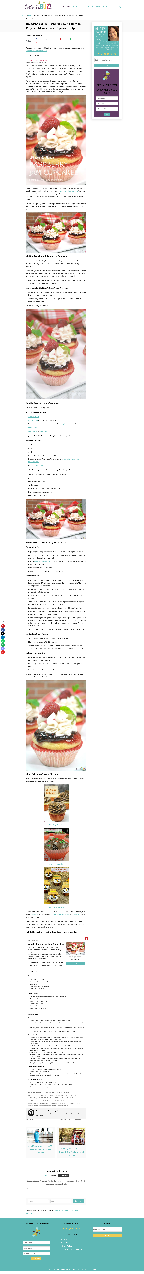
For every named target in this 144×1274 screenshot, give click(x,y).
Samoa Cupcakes (66, 194)
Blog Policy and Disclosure (71, 1249)
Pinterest (65, 914)
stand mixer (32, 431)
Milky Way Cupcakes (56, 825)
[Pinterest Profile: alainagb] (32, 1113)
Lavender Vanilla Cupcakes (68, 191)
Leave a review (63, 1175)
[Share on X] (46, 39)
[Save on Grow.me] (73, 39)
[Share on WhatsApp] (3, 641)
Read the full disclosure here (36, 51)
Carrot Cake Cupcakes (56, 907)
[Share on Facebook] (36, 39)
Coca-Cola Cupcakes (56, 864)
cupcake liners (33, 417)
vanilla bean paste (39, 465)
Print (75, 963)
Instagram (76, 914)
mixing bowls (33, 427)
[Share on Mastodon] (46, 42)
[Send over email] (66, 39)
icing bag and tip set (67, 424)
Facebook (57, 914)
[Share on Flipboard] (36, 42)
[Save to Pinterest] (56, 39)
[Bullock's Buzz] (38, 7)
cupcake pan (33, 420)
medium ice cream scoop (43, 561)
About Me (64, 1239)
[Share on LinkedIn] (3, 637)
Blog (30, 15)
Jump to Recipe (33, 55)
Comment (79, 1201)
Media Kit (64, 1242)
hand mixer (44, 431)
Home (24, 15)
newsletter (35, 914)
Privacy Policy (66, 1246)
